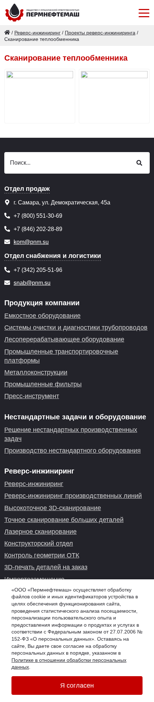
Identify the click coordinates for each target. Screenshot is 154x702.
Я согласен (77, 685)
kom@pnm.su (31, 242)
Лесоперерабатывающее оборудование (64, 339)
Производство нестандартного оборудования (72, 450)
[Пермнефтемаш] (7, 33)
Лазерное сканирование (40, 531)
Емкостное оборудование (42, 315)
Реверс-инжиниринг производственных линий (73, 495)
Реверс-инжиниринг (33, 483)
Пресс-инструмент (31, 396)
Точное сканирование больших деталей (64, 519)
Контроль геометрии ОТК (41, 555)
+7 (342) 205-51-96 (38, 270)
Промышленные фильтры (43, 384)
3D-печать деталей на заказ (45, 567)
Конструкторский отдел (38, 543)
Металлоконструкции (35, 372)
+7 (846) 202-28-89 (38, 229)
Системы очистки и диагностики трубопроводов (76, 327)
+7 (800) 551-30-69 (38, 216)
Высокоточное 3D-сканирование (52, 508)
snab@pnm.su (32, 283)
